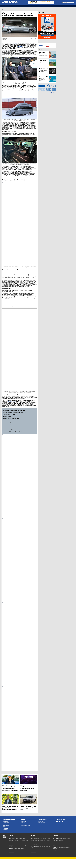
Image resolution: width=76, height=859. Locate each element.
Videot (6, 5)
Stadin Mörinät (6, 824)
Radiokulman (21, 46)
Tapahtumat (32, 5)
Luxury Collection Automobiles (8, 42)
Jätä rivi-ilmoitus (6, 826)
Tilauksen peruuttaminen (25, 825)
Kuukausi (49, 44)
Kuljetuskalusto (23, 5)
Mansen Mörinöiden (12, 401)
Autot (28, 5)
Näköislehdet (70, 5)
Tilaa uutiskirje (23, 821)
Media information (42, 822)
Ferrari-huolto (14, 43)
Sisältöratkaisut (6, 825)
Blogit (36, 5)
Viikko (45, 44)
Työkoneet (17, 5)
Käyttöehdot (5, 829)
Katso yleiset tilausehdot (26, 826)
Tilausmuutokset (24, 824)
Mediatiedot (64, 5)
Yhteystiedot (5, 828)
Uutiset (3, 5)
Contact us (40, 821)
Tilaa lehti (23, 822)
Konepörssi (5, 821)
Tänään (41, 44)
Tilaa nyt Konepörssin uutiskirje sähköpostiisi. (10, 857)
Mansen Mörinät (6, 822)
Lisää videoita (53, 92)
